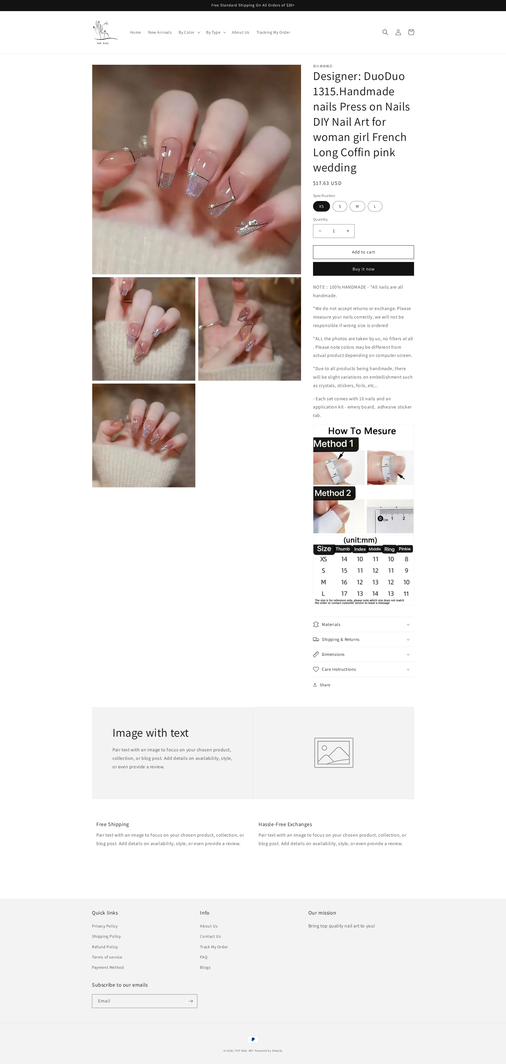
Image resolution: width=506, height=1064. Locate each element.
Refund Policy (105, 946)
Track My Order (214, 946)
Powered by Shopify (269, 1051)
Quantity (320, 219)
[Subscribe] (190, 1001)
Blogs (205, 967)
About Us (209, 926)
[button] (189, 32)
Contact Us (210, 936)
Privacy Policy (104, 926)
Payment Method (108, 967)
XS (321, 206)
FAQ (203, 957)
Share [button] (325, 684)
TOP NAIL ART (244, 1051)
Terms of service (107, 957)
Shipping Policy (106, 936)
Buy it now (364, 269)
